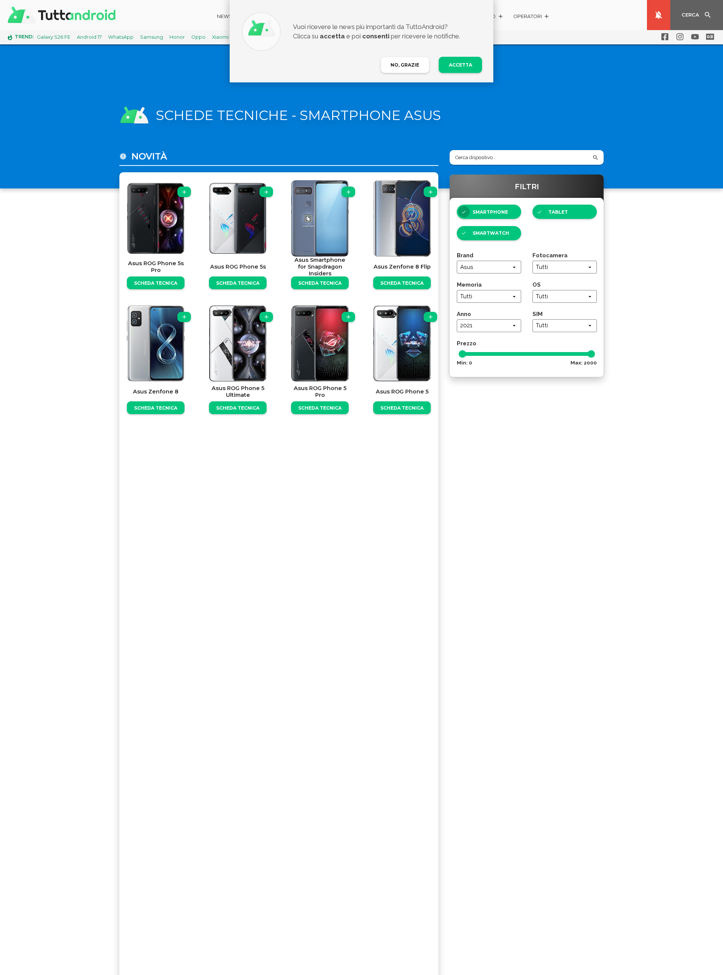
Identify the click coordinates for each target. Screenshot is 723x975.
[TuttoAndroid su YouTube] (693, 36)
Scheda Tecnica (155, 283)
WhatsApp (121, 37)
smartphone (490, 212)
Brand (465, 255)
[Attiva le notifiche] (658, 15)
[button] (531, 17)
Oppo (198, 37)
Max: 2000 (583, 363)
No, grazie (404, 65)
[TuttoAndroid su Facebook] (663, 36)
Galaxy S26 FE (53, 37)
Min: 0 (464, 363)
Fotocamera (549, 255)
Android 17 (89, 37)
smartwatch (491, 233)
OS (536, 284)
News (224, 16)
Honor (177, 37)
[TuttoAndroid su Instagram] (678, 36)
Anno (464, 314)
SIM (537, 314)
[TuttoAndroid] (63, 15)
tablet (558, 212)
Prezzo (466, 343)
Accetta (460, 65)
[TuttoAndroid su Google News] (708, 36)
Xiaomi (220, 37)
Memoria (469, 284)
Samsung (151, 37)
